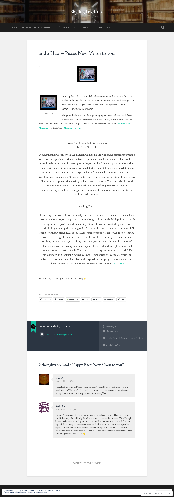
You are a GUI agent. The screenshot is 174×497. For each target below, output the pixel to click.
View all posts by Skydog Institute (58, 334)
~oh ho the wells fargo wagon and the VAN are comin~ (124, 339)
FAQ (84, 27)
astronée (59, 378)
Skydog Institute (87, 11)
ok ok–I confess (113, 345)
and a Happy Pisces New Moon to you (77, 53)
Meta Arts (118, 263)
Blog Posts (101, 27)
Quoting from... (112, 331)
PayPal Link (69, 27)
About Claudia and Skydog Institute (32, 27)
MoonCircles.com (72, 127)
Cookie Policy (43, 492)
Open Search (162, 27)
